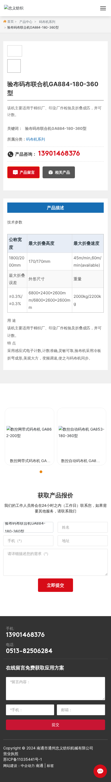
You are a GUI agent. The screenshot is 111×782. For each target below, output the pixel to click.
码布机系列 (47, 22)
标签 (50, 765)
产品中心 (25, 22)
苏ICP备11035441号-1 (22, 759)
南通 (39, 765)
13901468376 (59, 154)
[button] (36, 471)
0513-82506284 (29, 651)
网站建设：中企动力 (19, 765)
